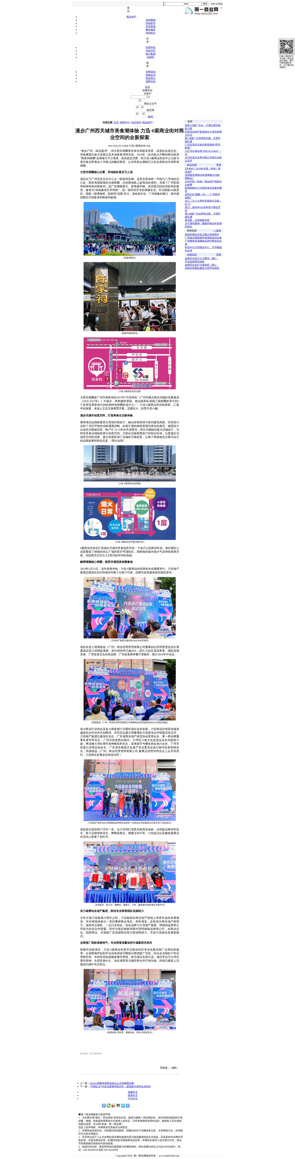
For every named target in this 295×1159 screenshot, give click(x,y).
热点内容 (192, 164)
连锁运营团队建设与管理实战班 (202, 268)
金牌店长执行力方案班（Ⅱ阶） (201, 258)
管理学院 (150, 47)
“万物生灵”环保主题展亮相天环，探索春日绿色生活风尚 (120, 1086)
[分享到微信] (109, 1105)
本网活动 (150, 71)
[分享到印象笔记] (128, 1105)
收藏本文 (133, 1092)
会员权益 (219, 4)
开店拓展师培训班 (195, 261)
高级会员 (150, 75)
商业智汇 (150, 78)
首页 (147, 87)
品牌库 (150, 57)
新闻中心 (125, 122)
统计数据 (150, 54)
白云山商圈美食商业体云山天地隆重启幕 (112, 1083)
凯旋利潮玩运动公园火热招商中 (202, 234)
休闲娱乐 (150, 33)
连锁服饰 (150, 20)
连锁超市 (150, 23)
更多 (218, 164)
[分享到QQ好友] (118, 1105)
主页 (116, 122)
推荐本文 (133, 1095)
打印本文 (133, 1098)
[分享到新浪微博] (113, 1105)
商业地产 (131, 17)
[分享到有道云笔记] (123, 1105)
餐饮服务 (150, 29)
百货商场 (150, 26)
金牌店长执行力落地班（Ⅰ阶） (201, 265)
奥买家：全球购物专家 (197, 220)
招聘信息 (150, 81)
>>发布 (217, 230)
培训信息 (192, 254)
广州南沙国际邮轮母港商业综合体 (203, 237)
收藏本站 (147, 90)
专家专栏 (150, 50)
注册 (212, 4)
